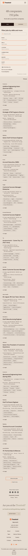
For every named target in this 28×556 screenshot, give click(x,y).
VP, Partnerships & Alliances (11, 451)
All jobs (10, 69)
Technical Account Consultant (12, 427)
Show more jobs (14, 478)
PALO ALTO (15, 522)
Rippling (4, 135)
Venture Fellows (17, 534)
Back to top (14, 482)
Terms (16, 497)
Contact (9, 540)
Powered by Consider (21, 74)
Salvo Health (5, 294)
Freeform (5, 84)
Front (4, 159)
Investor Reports (17, 540)
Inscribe (4, 267)
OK (14, 553)
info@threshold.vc (14, 527)
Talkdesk (4, 342)
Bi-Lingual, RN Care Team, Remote (14, 297)
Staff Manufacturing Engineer (12, 319)
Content (17, 531)
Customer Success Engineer (12, 215)
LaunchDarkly (6, 109)
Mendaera (5, 317)
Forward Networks (7, 212)
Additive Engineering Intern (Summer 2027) (11, 88)
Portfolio (9, 537)
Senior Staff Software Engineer (13, 138)
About (8, 531)
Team (9, 534)
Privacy (12, 497)
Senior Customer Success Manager (14, 270)
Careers (17, 537)
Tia (3, 238)
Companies (20, 24)
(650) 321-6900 (14, 525)
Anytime (7, 71)
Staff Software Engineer (10, 402)
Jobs (7, 24)
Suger (4, 184)
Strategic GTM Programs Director (13, 112)
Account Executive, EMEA (11, 162)
